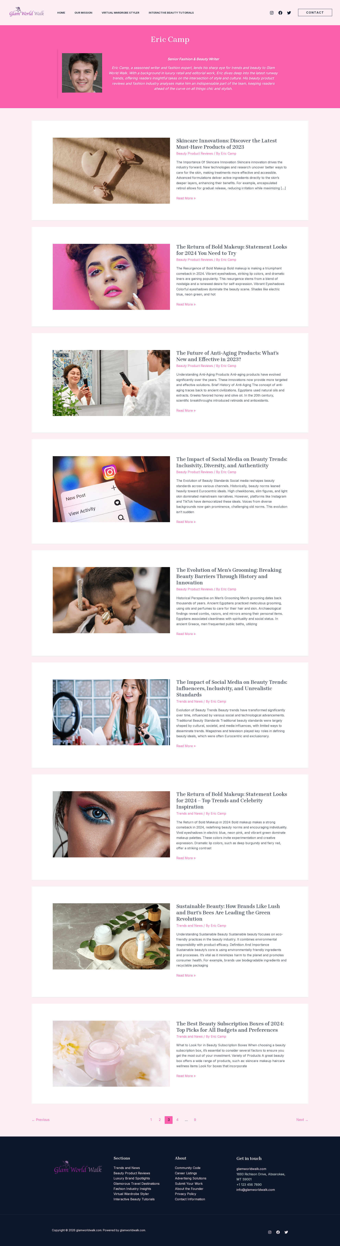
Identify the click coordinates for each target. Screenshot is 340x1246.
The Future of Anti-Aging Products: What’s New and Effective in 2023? (227, 356)
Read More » (186, 198)
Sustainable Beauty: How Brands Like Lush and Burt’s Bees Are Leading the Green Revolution (228, 912)
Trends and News (189, 701)
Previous (41, 1120)
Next (302, 1120)
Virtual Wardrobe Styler (131, 1194)
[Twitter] (289, 13)
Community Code (187, 1168)
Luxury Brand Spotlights (132, 1178)
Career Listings (186, 1173)
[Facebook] (280, 13)
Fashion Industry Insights (132, 1189)
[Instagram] (272, 13)
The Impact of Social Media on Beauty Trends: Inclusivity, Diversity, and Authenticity (231, 462)
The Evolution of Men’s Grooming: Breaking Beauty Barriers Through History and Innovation (229, 576)
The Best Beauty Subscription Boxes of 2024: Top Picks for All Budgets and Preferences (230, 1027)
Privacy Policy (185, 1194)
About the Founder (189, 1189)
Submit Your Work (189, 1184)
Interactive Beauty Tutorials (134, 1199)
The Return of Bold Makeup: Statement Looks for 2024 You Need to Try (231, 250)
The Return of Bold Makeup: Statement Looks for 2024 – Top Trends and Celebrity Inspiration (231, 800)
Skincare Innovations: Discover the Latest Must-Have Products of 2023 (226, 144)
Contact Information (190, 1199)
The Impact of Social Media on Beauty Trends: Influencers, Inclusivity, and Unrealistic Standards (231, 688)
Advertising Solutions (190, 1178)
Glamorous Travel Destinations (137, 1184)
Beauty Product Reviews (194, 153)
